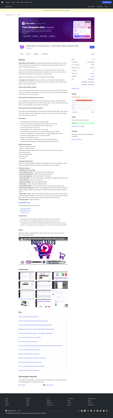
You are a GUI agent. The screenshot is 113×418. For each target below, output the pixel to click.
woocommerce (91, 84)
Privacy (6, 404)
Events (69, 400)
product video (91, 81)
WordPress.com (92, 398)
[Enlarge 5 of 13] (49, 273)
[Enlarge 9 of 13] (66, 273)
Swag (69, 404)
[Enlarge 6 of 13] (49, 282)
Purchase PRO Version (24, 202)
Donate (70, 402)
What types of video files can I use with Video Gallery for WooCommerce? (36, 329)
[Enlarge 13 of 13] (66, 301)
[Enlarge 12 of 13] (66, 298)
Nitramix (30, 48)
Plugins (27, 402)
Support (48, 400)
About (6, 398)
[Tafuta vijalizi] (19, 14)
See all (92, 112)
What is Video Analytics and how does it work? (30, 362)
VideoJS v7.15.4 (24, 212)
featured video (91, 79)
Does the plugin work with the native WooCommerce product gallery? (35, 325)
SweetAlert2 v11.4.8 (25, 210)
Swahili (19, 410)
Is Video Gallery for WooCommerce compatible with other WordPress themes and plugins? (40, 345)
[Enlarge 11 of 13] (66, 291)
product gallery (84, 81)
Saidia (93, 54)
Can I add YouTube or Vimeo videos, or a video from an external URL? (36, 333)
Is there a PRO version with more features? (29, 353)
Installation (36, 54)
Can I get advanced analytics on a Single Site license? (32, 366)
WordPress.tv (50, 404)
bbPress (90, 402)
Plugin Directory (8, 6)
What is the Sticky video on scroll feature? (29, 370)
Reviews (28, 54)
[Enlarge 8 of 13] (49, 300)
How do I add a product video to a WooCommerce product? (33, 320)
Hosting (7, 402)
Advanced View (75, 88)
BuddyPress (91, 404)
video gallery (84, 84)
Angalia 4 (92, 76)
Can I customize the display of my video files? (30, 337)
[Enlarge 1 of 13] (32, 273)
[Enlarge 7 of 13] (49, 291)
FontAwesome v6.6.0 (26, 208)
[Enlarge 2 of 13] (32, 282)
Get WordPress (106, 2)
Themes (28, 400)
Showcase (28, 398)
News (6, 400)
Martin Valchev (49, 385)
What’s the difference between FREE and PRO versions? (32, 358)
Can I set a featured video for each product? (29, 349)
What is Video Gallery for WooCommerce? (29, 316)
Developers (49, 402)
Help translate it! (66, 10)
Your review (74, 112)
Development (45, 54)
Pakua (92, 47)
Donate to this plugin (77, 139)
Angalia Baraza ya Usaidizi (78, 126)
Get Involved (70, 398)
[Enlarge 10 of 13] (66, 282)
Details (21, 54)
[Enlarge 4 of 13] (32, 300)
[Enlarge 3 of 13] (32, 291)
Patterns (28, 404)
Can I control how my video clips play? (28, 341)
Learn (48, 398)
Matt (89, 400)
